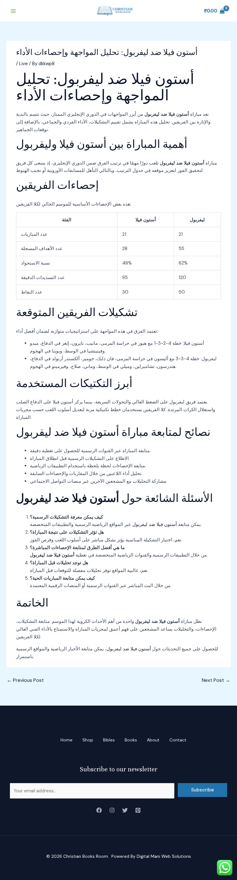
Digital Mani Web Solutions (164, 856)
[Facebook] (99, 810)
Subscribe (202, 790)
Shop (87, 740)
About (153, 740)
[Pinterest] (138, 810)
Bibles (109, 740)
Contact (177, 740)
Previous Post (25, 680)
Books (131, 740)
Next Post (216, 680)
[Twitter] (125, 810)
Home (66, 740)
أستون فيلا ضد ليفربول (154, 524)
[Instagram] (112, 810)
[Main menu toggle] (13, 11)
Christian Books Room (85, 856)
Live (23, 63)
